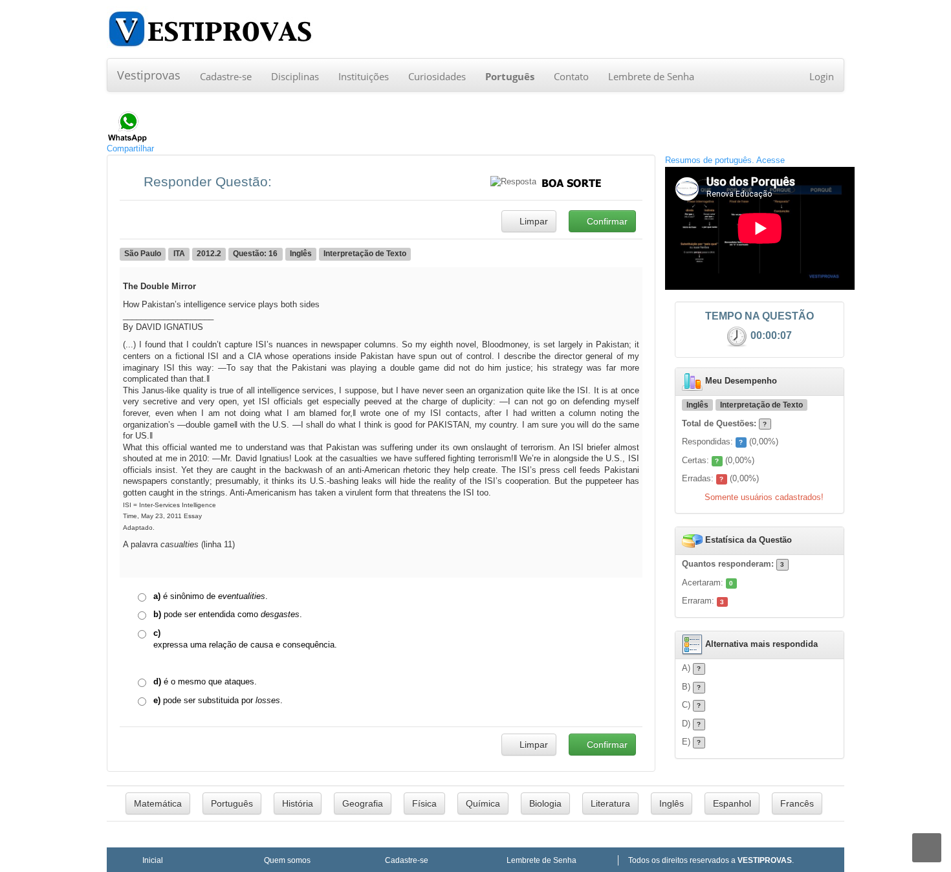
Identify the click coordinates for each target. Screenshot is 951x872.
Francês (797, 803)
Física (424, 803)
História (297, 803)
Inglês (671, 803)
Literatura (610, 803)
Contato (571, 76)
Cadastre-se (226, 76)
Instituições (363, 76)
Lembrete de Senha (651, 76)
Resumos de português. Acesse (725, 160)
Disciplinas (295, 76)
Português (232, 803)
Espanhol (732, 803)
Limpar (532, 221)
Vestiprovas (148, 75)
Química (483, 803)
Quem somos (287, 860)
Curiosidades (437, 76)
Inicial (152, 860)
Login (821, 76)
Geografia (362, 803)
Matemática (158, 803)
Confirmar (606, 221)
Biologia (545, 803)
